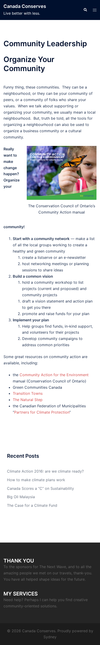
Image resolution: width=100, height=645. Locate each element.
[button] (85, 10)
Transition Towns (28, 393)
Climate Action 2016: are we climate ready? (45, 471)
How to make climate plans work (36, 479)
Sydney (50, 637)
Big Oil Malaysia (21, 496)
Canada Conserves (24, 6)
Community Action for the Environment (54, 374)
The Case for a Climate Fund (32, 505)
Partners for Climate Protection (41, 412)
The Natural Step (28, 399)
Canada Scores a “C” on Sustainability (40, 488)
